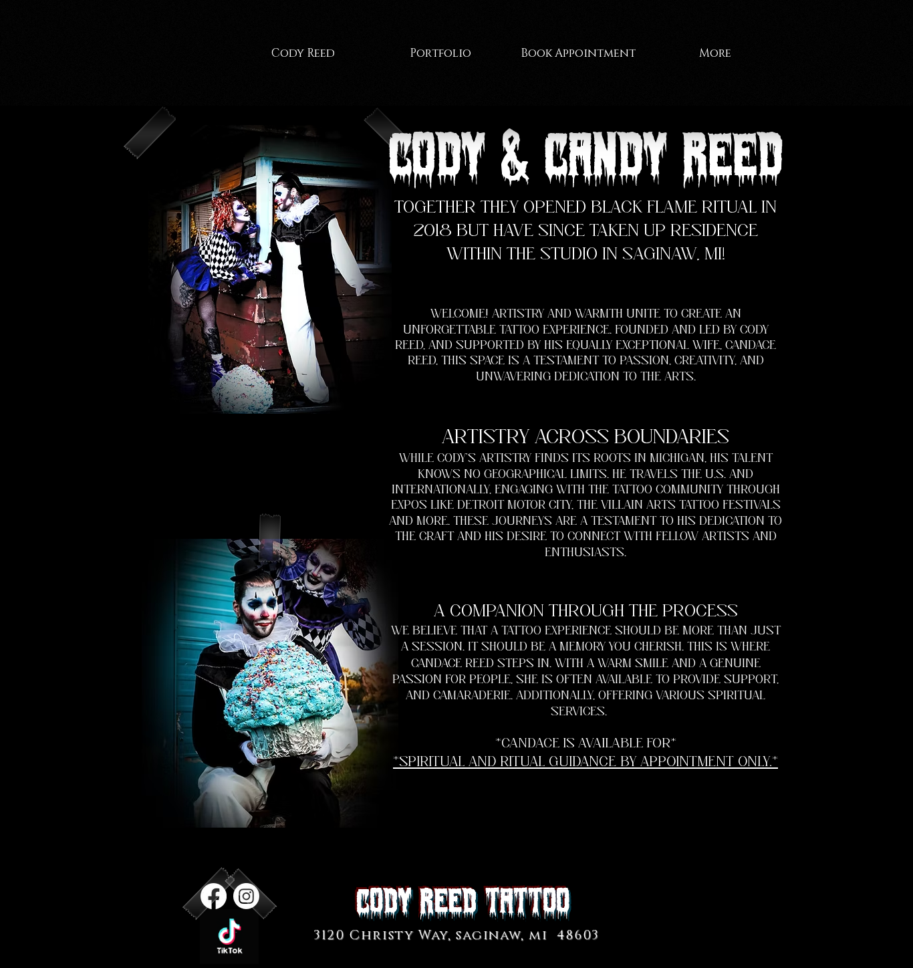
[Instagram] (246, 896)
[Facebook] (214, 896)
